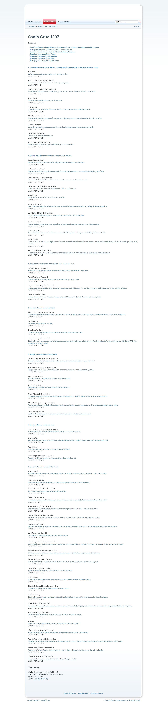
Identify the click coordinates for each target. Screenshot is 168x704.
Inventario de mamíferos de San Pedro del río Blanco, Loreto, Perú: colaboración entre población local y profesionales (67, 473)
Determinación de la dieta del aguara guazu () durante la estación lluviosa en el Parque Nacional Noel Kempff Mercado (75, 544)
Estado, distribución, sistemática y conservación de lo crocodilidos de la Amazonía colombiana (59, 414)
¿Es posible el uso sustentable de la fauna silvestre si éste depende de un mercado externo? (59, 109)
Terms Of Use (45, 700)
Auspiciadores (96, 693)
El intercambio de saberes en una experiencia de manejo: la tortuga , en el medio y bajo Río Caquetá (69, 253)
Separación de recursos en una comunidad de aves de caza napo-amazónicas (54, 431)
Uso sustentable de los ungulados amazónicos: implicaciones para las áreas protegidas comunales (61, 127)
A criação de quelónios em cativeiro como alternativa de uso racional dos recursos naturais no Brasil (61, 361)
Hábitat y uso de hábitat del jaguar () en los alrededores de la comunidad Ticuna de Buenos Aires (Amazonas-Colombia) (72, 526)
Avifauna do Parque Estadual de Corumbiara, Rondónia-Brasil (49, 449)
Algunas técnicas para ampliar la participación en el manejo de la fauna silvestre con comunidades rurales (63, 224)
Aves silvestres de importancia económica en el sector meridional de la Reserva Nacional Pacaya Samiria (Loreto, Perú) (68, 440)
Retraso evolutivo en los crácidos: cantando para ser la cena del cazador (52, 458)
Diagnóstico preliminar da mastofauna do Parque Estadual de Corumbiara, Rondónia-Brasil (58, 482)
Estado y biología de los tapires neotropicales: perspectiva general (50, 570)
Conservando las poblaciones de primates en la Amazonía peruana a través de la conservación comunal (63, 509)
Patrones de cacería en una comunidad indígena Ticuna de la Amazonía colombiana (56, 162)
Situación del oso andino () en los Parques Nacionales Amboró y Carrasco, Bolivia (64, 517)
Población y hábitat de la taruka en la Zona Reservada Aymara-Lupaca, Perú (53, 623)
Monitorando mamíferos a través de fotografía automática (47, 491)
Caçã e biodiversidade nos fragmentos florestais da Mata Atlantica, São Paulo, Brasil (56, 215)
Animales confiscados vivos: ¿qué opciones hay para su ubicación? (50, 145)
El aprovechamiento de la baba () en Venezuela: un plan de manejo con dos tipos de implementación (68, 396)
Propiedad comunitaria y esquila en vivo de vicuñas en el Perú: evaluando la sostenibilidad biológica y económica (66, 171)
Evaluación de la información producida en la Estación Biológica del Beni (52, 659)
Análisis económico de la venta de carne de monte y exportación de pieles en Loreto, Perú (58, 270)
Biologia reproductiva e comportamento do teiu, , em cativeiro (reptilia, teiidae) (61, 370)
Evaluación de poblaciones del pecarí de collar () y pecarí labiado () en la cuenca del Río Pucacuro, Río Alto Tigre (75, 641)
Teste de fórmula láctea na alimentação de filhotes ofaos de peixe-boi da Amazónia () (63, 562)
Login (137, 26)
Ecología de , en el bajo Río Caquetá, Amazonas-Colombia (55, 332)
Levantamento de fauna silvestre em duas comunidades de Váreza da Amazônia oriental (57, 180)
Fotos (73, 693)
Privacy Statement (33, 700)
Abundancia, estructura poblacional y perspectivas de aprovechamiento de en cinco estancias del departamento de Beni (73, 405)
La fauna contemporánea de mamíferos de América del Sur (47, 74)
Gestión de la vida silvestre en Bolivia (40, 136)
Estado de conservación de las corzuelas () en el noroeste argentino (54, 615)
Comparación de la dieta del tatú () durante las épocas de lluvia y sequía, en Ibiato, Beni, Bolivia (67, 500)
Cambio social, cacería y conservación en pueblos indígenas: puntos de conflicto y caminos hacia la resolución (65, 118)
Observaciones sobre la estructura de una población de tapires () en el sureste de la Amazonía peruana (68, 597)
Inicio (66, 693)
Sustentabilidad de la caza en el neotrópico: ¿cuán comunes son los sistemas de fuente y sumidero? (61, 92)
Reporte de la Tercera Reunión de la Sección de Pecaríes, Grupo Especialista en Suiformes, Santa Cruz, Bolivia (65, 650)
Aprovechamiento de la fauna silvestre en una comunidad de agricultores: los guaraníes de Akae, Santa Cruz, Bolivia (67, 233)
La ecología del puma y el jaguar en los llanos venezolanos (48, 535)
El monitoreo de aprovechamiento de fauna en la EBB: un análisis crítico (52, 189)
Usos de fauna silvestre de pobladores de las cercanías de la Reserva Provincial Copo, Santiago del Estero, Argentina (67, 206)
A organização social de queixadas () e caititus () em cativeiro (58, 632)
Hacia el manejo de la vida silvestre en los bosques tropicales (48, 83)
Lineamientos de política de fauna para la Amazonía (45, 100)
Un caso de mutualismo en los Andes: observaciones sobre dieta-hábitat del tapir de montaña (59, 579)
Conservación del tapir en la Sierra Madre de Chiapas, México (48, 588)
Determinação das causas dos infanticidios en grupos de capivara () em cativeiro (64, 553)
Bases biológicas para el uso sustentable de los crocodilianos (48, 387)
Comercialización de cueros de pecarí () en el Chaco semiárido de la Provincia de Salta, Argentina (64, 297)
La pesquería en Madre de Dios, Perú (40, 323)
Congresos (83, 693)
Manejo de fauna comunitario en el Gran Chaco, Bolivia (46, 197)
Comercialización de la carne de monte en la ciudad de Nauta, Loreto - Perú (53, 279)
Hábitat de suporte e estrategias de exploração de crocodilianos (49, 378)
